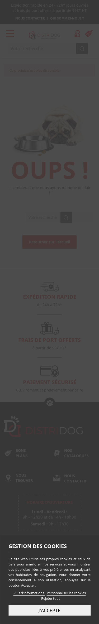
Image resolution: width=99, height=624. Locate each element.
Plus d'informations (29, 593)
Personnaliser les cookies (66, 593)
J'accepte (49, 610)
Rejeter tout (50, 598)
